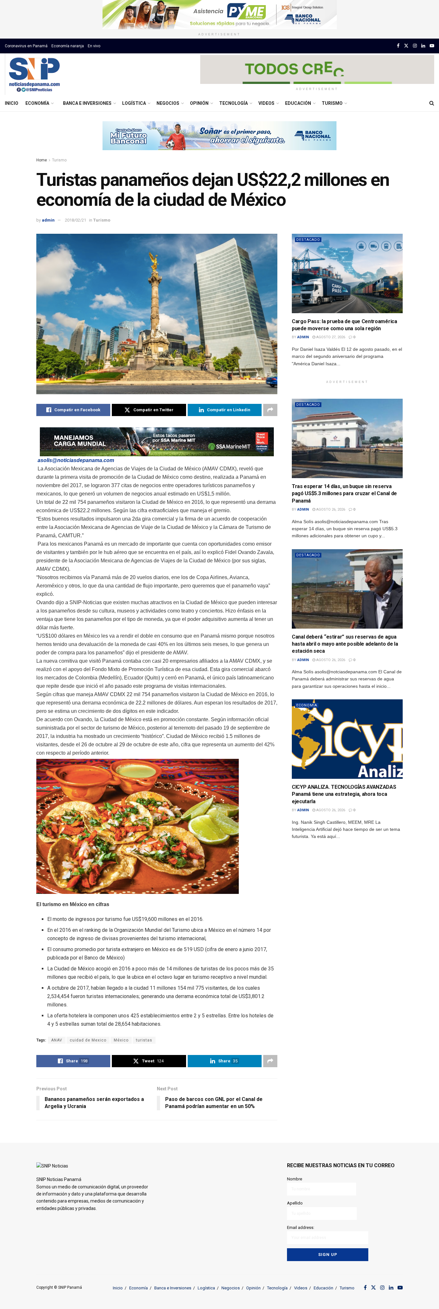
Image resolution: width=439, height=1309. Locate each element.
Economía (37, 103)
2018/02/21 (75, 220)
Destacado (308, 240)
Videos (266, 103)
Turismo (332, 103)
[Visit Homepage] (34, 74)
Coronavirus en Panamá (26, 46)
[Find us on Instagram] (415, 45)
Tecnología (233, 103)
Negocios (168, 103)
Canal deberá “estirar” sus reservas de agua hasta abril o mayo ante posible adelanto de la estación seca (345, 644)
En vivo (94, 46)
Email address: (300, 1227)
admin (48, 220)
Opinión (199, 103)
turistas (144, 1040)
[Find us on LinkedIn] (423, 45)
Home (41, 160)
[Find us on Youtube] (432, 45)
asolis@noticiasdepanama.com (76, 460)
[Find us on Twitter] (406, 45)
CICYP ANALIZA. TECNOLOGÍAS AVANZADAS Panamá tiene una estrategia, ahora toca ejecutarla (344, 794)
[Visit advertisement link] (219, 14)
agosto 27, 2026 (330, 337)
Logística (134, 103)
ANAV (56, 1040)
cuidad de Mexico (88, 1040)
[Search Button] (431, 103)
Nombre (294, 1179)
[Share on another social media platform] (270, 410)
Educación (298, 103)
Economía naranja (67, 46)
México (121, 1040)
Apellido (295, 1203)
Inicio (11, 103)
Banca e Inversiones (87, 103)
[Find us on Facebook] (398, 45)
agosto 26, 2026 (330, 509)
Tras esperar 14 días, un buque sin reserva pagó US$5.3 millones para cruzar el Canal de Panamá (344, 493)
